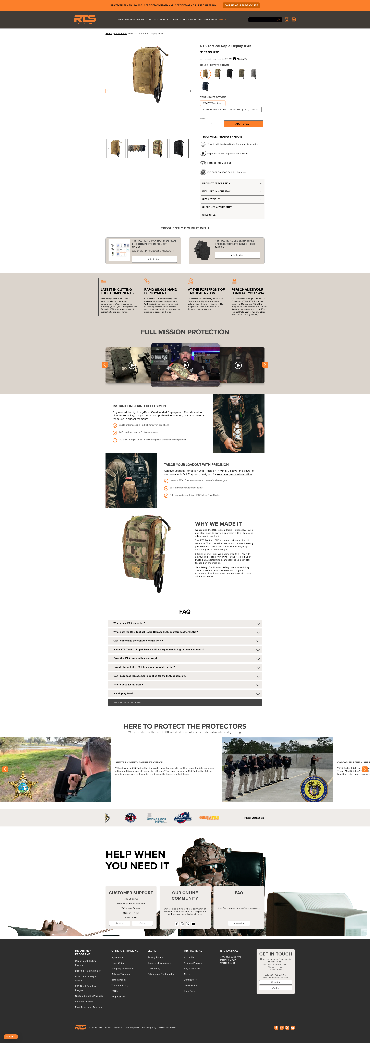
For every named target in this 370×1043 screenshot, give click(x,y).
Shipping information (122, 968)
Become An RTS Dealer (88, 970)
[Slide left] (108, 91)
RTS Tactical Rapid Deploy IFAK (146, 33)
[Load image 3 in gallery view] (158, 148)
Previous (105, 365)
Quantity (204, 118)
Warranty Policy (119, 985)
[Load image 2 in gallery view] (136, 148)
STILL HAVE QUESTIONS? (127, 702)
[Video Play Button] (185, 365)
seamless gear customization (234, 474)
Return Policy (118, 979)
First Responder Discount (89, 1007)
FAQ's (114, 991)
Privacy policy (149, 1027)
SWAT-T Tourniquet (212, 103)
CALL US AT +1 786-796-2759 (241, 5)
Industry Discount (84, 1001)
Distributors (190, 979)
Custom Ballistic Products (89, 995)
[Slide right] (191, 91)
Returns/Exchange (121, 974)
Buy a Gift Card (192, 968)
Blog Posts (189, 991)
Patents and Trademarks (161, 974)
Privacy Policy (155, 957)
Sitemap (118, 1027)
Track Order (117, 962)
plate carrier (237, 314)
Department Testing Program (86, 963)
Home (109, 33)
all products (120, 33)
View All (238, 923)
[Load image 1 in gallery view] (115, 148)
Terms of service (167, 1027)
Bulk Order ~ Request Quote (86, 978)
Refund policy (132, 1027)
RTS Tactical (105, 1027)
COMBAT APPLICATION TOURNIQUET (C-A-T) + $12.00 (231, 109)
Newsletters (190, 985)
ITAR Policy (154, 968)
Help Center (118, 996)
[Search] (279, 19)
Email (118, 923)
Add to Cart (154, 259)
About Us (189, 957)
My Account (117, 957)
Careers (188, 974)
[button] (293, 19)
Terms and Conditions (159, 962)
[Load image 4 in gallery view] (179, 148)
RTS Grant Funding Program (85, 988)
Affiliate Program (193, 962)
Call (141, 923)
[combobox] (265, 19)
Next (265, 365)
